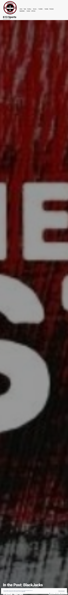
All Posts (33, 11)
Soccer (34, 9)
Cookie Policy (23, 591)
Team (25, 9)
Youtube (46, 9)
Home (21, 9)
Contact (28, 11)
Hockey (29, 9)
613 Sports (9, 17)
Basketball (22, 11)
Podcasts (51, 9)
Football (40, 9)
